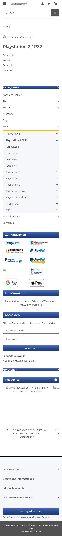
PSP (8, 210)
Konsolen (8, 60)
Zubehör (8, 70)
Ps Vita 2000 (12, 203)
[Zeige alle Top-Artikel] (55, 380)
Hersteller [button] (10, 369)
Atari (5, 101)
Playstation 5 (13, 184)
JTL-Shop (37, 531)
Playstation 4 (13, 178)
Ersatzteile (9, 55)
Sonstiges (8, 222)
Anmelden (31, 348)
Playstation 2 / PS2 (17, 140)
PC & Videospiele (12, 216)
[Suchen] (55, 12)
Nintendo (8, 113)
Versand (45, 516)
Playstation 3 (13, 172)
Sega (5, 120)
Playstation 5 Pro (15, 191)
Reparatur (8, 65)
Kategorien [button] (11, 87)
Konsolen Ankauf (12, 94)
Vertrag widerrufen (31, 511)
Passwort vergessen (14, 355)
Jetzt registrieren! (25, 360)
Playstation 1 (13, 134)
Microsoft (8, 107)
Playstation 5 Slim (16, 197)
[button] (42, 3)
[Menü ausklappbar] (4, 2)
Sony (6, 126)
